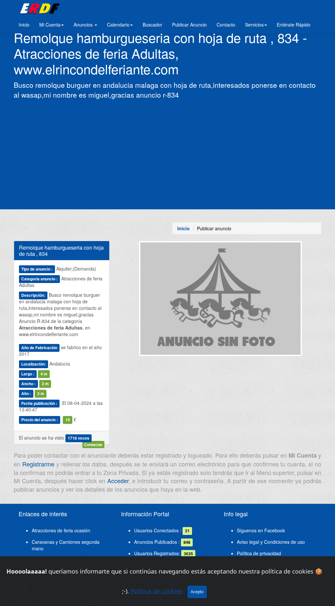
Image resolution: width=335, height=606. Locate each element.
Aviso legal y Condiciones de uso (271, 542)
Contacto (226, 24)
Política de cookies (157, 591)
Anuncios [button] (84, 24)
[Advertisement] (167, 153)
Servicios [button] (254, 24)
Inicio (24, 24)
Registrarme (38, 464)
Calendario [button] (118, 24)
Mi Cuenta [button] (50, 24)
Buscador (152, 24)
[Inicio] (39, 8)
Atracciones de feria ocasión (61, 530)
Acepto (197, 592)
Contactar (93, 444)
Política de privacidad (259, 553)
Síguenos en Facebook (261, 530)
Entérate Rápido (293, 24)
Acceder (118, 480)
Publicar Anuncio (189, 24)
